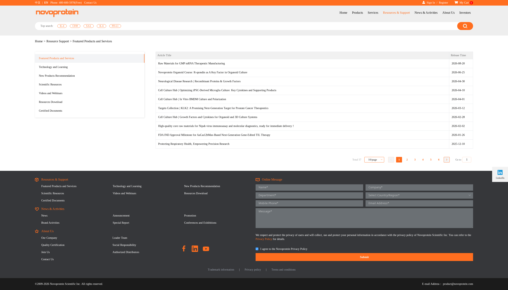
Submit (364, 257)
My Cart (465, 2)
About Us (448, 12)
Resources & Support (396, 12)
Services (373, 12)
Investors (465, 12)
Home (343, 12)
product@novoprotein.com (458, 283)
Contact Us (90, 2)
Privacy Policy (264, 239)
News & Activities (426, 12)
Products (357, 12)
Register (443, 2)
